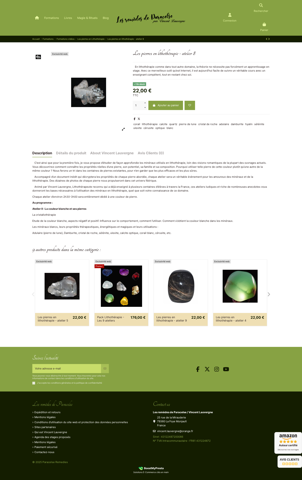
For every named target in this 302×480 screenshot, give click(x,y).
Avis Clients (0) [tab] (151, 153)
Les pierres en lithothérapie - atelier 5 (53, 318)
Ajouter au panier (168, 105)
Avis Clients (289, 459)
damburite (237, 124)
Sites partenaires (45, 427)
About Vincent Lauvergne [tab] (112, 153)
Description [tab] (42, 153)
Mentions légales (45, 417)
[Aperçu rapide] (86, 271)
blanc (170, 128)
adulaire (224, 124)
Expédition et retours (47, 412)
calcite (163, 124)
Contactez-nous (44, 452)
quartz (173, 124)
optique (160, 128)
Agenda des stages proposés (52, 437)
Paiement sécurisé (45, 447)
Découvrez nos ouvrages (288, 450)
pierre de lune (187, 124)
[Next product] (269, 39)
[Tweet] (139, 119)
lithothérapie (150, 124)
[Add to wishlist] (190, 105)
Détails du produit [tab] (71, 153)
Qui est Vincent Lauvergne (50, 432)
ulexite (137, 128)
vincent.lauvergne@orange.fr (175, 431)
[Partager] (134, 119)
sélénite (259, 124)
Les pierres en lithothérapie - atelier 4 (231, 318)
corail (136, 124)
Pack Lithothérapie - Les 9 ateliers (110, 318)
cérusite (148, 128)
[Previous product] (267, 39)
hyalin (249, 124)
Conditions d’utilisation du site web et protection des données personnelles (81, 422)
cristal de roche (207, 124)
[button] (33, 294)
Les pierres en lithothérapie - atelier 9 (171, 318)
